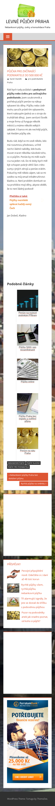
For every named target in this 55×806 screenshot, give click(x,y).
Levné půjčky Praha (27, 21)
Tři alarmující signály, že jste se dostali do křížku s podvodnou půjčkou (34, 603)
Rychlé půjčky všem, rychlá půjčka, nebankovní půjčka (32, 589)
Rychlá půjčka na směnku (33, 484)
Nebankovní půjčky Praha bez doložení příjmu (23, 477)
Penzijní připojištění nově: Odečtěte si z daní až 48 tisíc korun (35, 575)
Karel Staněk (16, 78)
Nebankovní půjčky (16, 463)
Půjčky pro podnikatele (18, 467)
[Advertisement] (27, 250)
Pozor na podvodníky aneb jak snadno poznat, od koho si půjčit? (35, 617)
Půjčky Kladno (33, 463)
